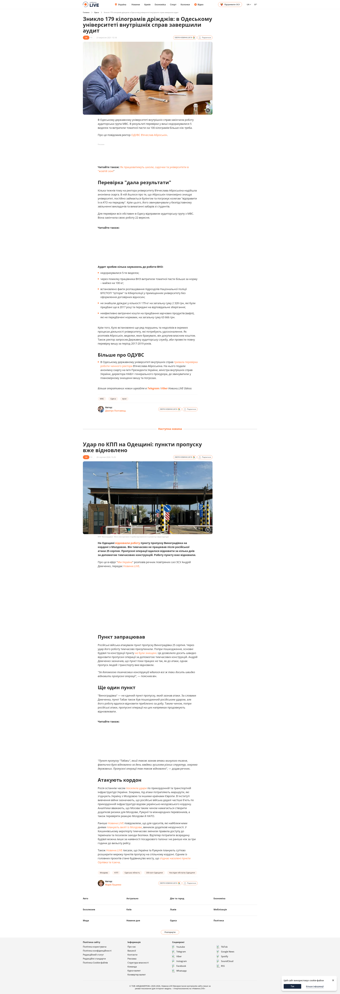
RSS (223, 966)
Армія (147, 4)
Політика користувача (94, 946)
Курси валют (134, 970)
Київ (128, 909)
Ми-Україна (125, 562)
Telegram (153, 388)
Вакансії (132, 950)
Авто (85, 898)
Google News (227, 951)
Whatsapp (181, 970)
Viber (164, 388)
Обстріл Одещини (154, 872)
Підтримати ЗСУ (232, 4)
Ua (248, 4)
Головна (86, 12)
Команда (132, 966)
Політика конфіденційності (97, 950)
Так (292, 986)
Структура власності (138, 962)
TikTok (224, 946)
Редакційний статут (93, 954)
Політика (219, 920)
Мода (86, 920)
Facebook (181, 966)
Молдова (104, 872)
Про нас (132, 946)
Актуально (132, 898)
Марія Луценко (113, 884)
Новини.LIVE (131, 566)
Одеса (96, 12)
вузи (124, 398)
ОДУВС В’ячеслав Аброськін (149, 135)
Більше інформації (315, 986)
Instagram (181, 961)
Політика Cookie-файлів (95, 962)
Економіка (160, 4)
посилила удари (136, 788)
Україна (122, 4)
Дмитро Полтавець (115, 410)
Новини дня (133, 920)
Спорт (173, 4)
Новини (135, 4)
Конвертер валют (137, 974)
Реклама (132, 958)
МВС (102, 398)
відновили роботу (128, 543)
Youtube (180, 946)
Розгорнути (170, 932)
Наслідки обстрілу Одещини (182, 872)
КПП (116, 872)
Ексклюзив (89, 909)
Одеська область (132, 872)
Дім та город (177, 898)
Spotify (224, 956)
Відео (200, 4)
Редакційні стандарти (94, 958)
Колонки (185, 4)
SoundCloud (227, 961)
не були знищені (145, 653)
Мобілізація (220, 909)
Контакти (132, 954)
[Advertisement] (146, 153)
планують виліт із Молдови (124, 827)
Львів (173, 909)
